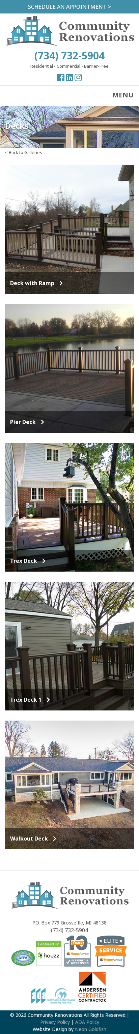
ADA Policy (87, 1022)
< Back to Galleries (23, 152)
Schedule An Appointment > (69, 6)
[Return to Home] (69, 44)
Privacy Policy (55, 1022)
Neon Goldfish (90, 1029)
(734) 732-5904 (69, 55)
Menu (123, 94)
